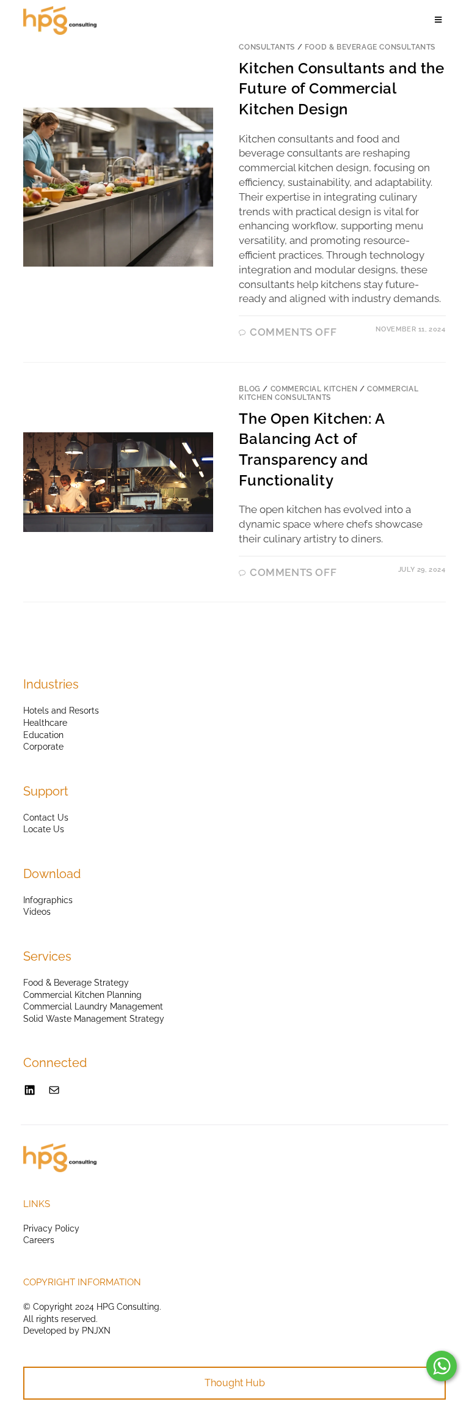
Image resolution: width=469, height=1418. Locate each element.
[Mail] (54, 1090)
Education (43, 735)
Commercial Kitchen (314, 389)
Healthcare (45, 723)
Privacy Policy (51, 1228)
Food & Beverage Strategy (76, 983)
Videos (37, 912)
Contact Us (45, 817)
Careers (38, 1240)
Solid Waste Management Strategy (93, 1019)
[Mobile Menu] (440, 20)
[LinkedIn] (29, 1090)
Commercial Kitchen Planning (82, 995)
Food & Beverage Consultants (370, 47)
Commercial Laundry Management (93, 1006)
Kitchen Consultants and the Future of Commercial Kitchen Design (341, 88)
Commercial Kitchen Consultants (328, 393)
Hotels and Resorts (61, 710)
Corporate (43, 746)
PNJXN (96, 1330)
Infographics (48, 900)
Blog (249, 389)
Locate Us (43, 829)
